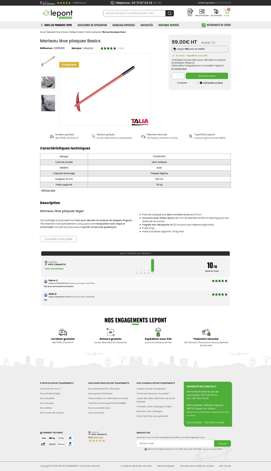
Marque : (77, 48)
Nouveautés (147, 25)
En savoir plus (179, 68)
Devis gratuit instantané (100, 393)
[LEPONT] (57, 13)
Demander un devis (214, 422)
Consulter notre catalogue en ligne (154, 406)
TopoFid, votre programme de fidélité (107, 403)
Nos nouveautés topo (99, 408)
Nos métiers (46, 408)
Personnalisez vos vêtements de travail (108, 398)
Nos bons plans (96, 412)
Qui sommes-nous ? (50, 388)
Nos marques (47, 403)
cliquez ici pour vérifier (212, 449)
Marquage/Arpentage (123, 25)
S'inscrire (222, 443)
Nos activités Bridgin (50, 393)
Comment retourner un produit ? (153, 393)
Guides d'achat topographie (151, 388)
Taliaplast (88, 48)
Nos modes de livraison (52, 412)
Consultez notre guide (58, 239)
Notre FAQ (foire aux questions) (152, 416)
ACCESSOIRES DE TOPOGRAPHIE (92, 25)
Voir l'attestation (54, 268)
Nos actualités (47, 398)
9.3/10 (79, 2)
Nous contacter (194, 422)
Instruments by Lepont (219, 25)
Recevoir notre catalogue (149, 411)
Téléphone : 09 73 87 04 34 (133, 3)
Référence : (46, 48)
